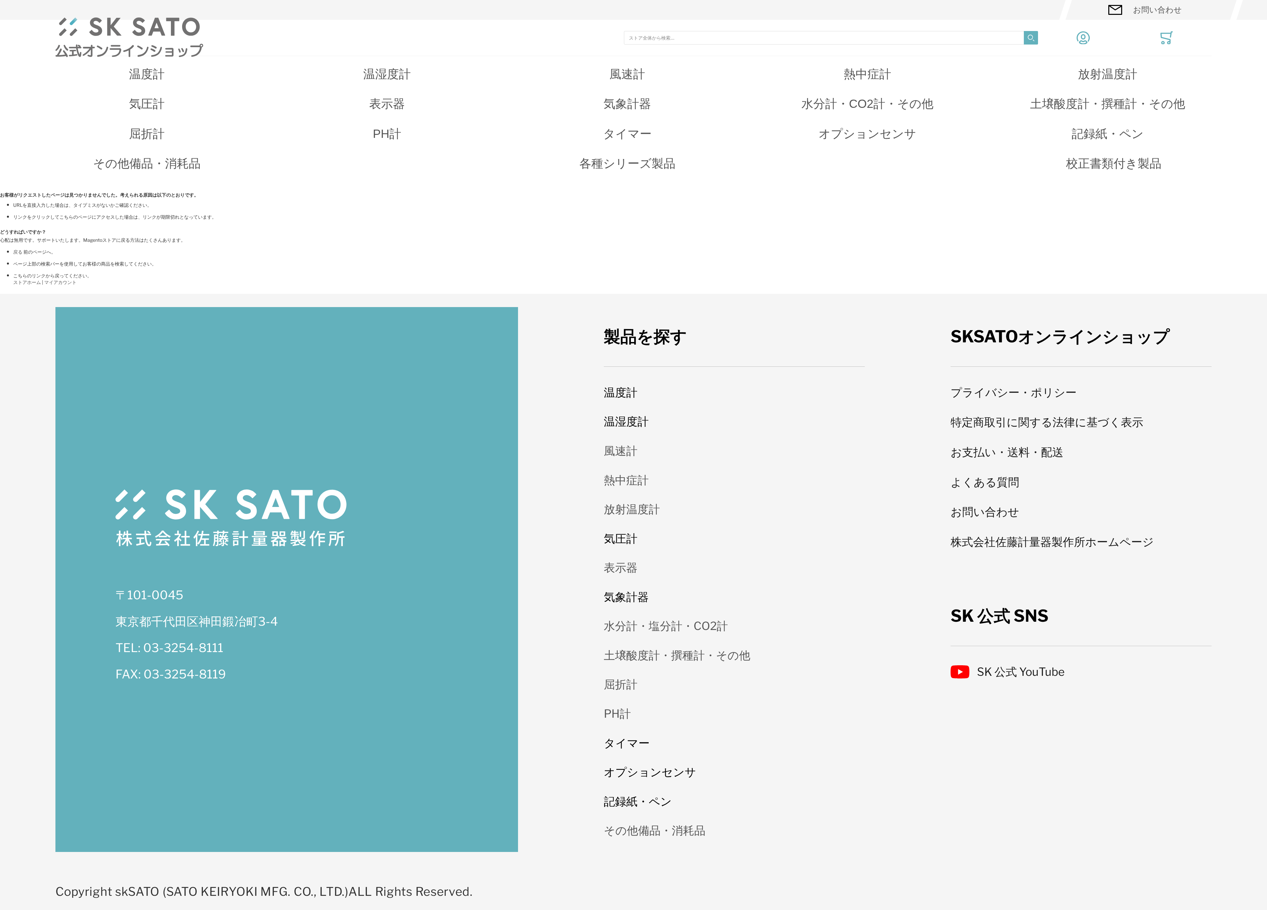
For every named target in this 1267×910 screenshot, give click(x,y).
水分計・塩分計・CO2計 (666, 626)
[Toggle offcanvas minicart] (1166, 38)
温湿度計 (387, 74)
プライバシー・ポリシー (1014, 392)
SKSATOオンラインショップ (1060, 336)
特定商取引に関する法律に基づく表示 (1047, 422)
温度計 (147, 74)
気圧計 (147, 103)
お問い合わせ (1157, 10)
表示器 (387, 103)
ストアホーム (27, 282)
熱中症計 (867, 74)
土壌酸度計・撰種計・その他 (1107, 103)
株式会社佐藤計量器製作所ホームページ (1052, 542)
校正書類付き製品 (1113, 163)
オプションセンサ (867, 134)
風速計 (627, 74)
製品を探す (645, 336)
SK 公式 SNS (1000, 616)
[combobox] (831, 38)
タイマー (627, 134)
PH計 (387, 134)
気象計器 (627, 103)
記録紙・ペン (1108, 134)
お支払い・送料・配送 (1007, 452)
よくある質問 (985, 482)
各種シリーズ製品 (627, 163)
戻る (17, 252)
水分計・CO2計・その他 (867, 103)
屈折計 (147, 134)
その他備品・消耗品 (147, 163)
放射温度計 (1107, 74)
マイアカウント (60, 282)
